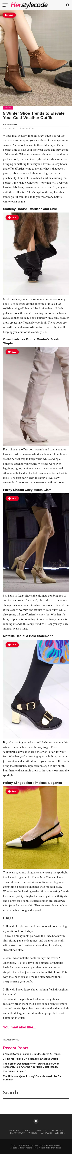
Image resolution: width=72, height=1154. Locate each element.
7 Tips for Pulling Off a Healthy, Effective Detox (30, 1058)
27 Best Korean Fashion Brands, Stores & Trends (31, 1054)
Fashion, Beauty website (22, 1148)
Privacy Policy (17, 1133)
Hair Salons (46, 1133)
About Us (14, 1130)
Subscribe (59, 1133)
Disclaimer (57, 1130)
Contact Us (27, 1130)
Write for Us (42, 1130)
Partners (32, 1133)
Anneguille (12, 124)
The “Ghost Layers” (14, 1071)
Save (11, 15)
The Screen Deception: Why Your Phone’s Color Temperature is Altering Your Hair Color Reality (31, 1065)
